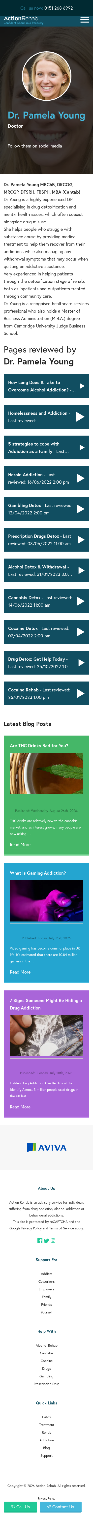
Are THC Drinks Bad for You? (39, 745)
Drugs (46, 1368)
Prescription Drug (47, 1383)
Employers (46, 1289)
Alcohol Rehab (47, 1345)
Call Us (23, 1507)
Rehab (46, 1432)
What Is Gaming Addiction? (38, 873)
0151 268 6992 (58, 8)
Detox (46, 1417)
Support (46, 1455)
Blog (46, 1447)
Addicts (46, 1273)
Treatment (46, 1424)
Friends (46, 1304)
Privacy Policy (31, 1228)
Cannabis (46, 1353)
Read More (20, 844)
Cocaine (47, 1360)
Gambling (46, 1376)
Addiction (46, 1440)
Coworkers (46, 1281)
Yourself (47, 1312)
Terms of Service (61, 1228)
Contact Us (63, 1507)
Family (46, 1296)
